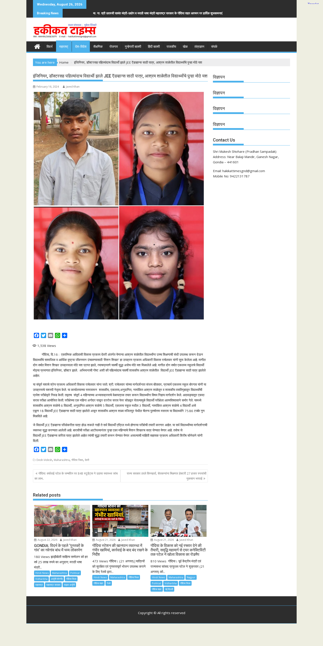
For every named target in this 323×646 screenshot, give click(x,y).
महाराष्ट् (63, 47)
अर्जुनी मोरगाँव (57, 578)
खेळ (185, 47)
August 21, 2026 (105, 540)
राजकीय (171, 47)
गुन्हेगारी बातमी (133, 47)
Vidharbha (41, 578)
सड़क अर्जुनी (69, 584)
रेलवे (109, 583)
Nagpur (191, 577)
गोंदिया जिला (77, 460)
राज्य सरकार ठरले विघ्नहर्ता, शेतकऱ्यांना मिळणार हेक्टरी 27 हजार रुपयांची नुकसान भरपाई (166, 475)
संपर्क (214, 47)
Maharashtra (62, 460)
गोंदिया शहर (98, 583)
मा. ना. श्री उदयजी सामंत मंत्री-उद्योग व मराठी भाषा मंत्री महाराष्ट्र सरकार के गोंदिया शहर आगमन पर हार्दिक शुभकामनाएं (78, 13)
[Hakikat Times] (37, 46)
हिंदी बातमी (154, 47)
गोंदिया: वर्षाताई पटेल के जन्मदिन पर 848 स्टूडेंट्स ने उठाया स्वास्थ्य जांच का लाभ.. (76, 475)
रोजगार (113, 47)
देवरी (87, 460)
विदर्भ (50, 47)
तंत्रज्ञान (199, 47)
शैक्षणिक (98, 47)
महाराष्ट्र (39, 584)
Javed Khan (73, 86)
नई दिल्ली (169, 589)
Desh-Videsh (44, 460)
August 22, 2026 (47, 540)
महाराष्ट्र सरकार (53, 584)
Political (75, 572)
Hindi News (42, 572)
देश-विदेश (81, 47)
